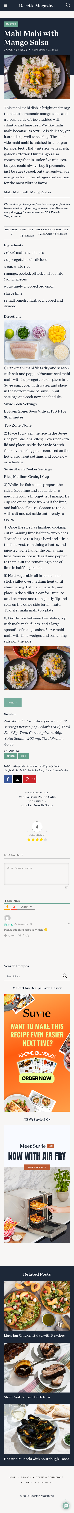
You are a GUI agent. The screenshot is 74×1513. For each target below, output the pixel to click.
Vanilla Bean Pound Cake (37, 796)
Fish (23, 756)
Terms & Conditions (49, 1477)
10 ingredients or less (25, 765)
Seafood (9, 770)
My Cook (11, 24)
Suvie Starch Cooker (57, 770)
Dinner (11, 756)
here (19, 212)
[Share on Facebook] (8, 779)
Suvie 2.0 (20, 770)
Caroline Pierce (15, 49)
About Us (30, 1482)
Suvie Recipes (35, 770)
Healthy (42, 765)
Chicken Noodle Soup (37, 804)
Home (12, 1477)
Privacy (26, 1477)
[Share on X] (17, 779)
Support (47, 1482)
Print (11, 702)
